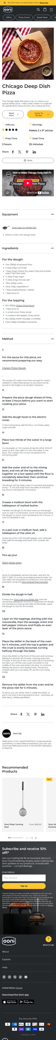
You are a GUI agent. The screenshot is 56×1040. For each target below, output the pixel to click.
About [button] (5, 951)
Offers (9, 17)
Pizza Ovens (24, 17)
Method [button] (7, 338)
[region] (28, 2)
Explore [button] (6, 959)
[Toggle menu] (51, 9)
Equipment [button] (10, 214)
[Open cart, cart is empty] (44, 9)
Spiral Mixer (42, 17)
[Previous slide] (27, 838)
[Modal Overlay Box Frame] (24, 882)
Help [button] (4, 967)
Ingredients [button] (10, 248)
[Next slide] (36, 838)
